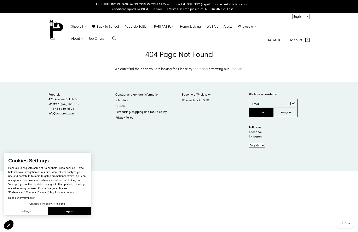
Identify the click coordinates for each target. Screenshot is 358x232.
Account (296, 40)
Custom (120, 106)
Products (236, 69)
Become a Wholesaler (196, 94)
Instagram (255, 136)
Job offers (121, 100)
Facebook (255, 132)
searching (200, 69)
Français (285, 112)
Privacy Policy (124, 117)
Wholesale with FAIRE (195, 100)
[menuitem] (78, 26)
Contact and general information (137, 94)
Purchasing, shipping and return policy (141, 112)
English (261, 112)
